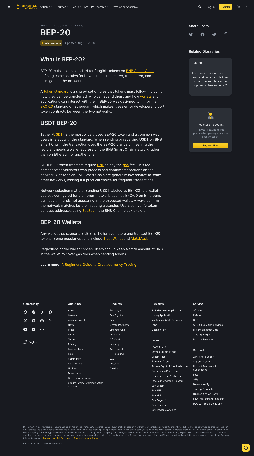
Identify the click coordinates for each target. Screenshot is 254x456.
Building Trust (75, 349)
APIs (195, 379)
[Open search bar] (199, 7)
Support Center (202, 361)
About (71, 310)
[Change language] (238, 7)
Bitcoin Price (159, 356)
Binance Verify (201, 384)
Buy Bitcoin (158, 385)
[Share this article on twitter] (191, 34)
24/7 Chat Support (203, 356)
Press (71, 329)
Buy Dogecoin (159, 400)
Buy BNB (157, 390)
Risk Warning (75, 363)
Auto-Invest (116, 349)
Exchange (115, 310)
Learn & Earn (159, 346)
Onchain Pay (159, 329)
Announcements (77, 320)
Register (225, 6)
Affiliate (197, 310)
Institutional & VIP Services (167, 320)
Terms (71, 339)
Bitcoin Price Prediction (165, 371)
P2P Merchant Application (166, 310)
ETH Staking (117, 353)
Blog (70, 353)
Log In (210, 7)
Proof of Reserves (203, 339)
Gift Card (115, 339)
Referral (197, 315)
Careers (72, 315)
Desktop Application (79, 378)
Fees (195, 374)
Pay (112, 320)
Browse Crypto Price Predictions (170, 366)
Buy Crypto (116, 315)
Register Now (210, 145)
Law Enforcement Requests (208, 398)
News (71, 324)
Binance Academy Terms (86, 438)
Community (74, 358)
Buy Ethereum (159, 404)
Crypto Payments (119, 324)
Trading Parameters (204, 389)
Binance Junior (118, 329)
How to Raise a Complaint (207, 403)
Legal (71, 334)
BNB (195, 320)
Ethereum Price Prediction (166, 375)
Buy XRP (156, 395)
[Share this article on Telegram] (214, 34)
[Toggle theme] (246, 6)
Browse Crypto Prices (164, 351)
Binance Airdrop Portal (205, 393)
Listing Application (162, 315)
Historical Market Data (205, 329)
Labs (154, 324)
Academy (115, 334)
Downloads (74, 373)
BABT (113, 358)
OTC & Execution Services (208, 324)
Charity (114, 368)
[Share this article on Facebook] (202, 34)
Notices (72, 368)
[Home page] (26, 7)
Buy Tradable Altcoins (164, 409)
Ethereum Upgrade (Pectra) (167, 380)
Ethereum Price (160, 361)
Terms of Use (49, 438)
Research (115, 363)
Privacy (72, 344)
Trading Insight (201, 334)
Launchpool (116, 344)
